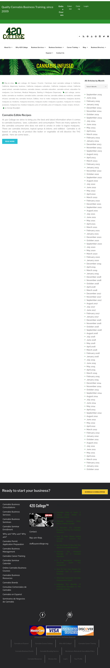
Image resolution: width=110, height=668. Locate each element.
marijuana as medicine (10, 102)
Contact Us (60, 53)
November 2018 (94, 280)
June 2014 (91, 403)
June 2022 (91, 187)
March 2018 (92, 290)
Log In (65, 659)
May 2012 (91, 423)
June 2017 (91, 310)
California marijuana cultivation (38, 86)
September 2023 (94, 151)
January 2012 (93, 436)
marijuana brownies (27, 102)
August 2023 (92, 154)
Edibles (36, 99)
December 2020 (94, 237)
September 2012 (94, 413)
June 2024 (91, 124)
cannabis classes (34, 89)
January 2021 (93, 234)
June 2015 (91, 363)
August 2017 (92, 303)
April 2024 (91, 131)
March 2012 (92, 429)
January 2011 (92, 466)
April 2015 (91, 370)
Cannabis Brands (10, 582)
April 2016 (91, 346)
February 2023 (93, 164)
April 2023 (91, 157)
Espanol (48, 53)
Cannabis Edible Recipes (16, 115)
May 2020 (91, 250)
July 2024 (91, 121)
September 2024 (94, 118)
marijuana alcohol (73, 99)
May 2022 (91, 191)
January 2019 (93, 273)
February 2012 (93, 433)
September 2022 (94, 177)
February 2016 (93, 353)
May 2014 (91, 406)
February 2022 (93, 201)
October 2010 (93, 469)
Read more (10, 141)
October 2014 (93, 390)
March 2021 (92, 227)
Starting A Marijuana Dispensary (49, 92)
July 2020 (91, 247)
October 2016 (93, 327)
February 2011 (93, 463)
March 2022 (92, 197)
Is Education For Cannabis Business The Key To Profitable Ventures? (69, 530)
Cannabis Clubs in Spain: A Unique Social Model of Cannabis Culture (69, 514)
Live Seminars (15, 92)
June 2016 (91, 340)
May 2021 (91, 220)
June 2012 (91, 419)
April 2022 (91, 194)
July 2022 (91, 184)
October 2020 (93, 240)
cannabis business (20, 89)
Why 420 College (22, 47)
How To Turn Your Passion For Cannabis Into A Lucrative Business (69, 571)
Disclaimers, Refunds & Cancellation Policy (80, 651)
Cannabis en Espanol (12, 594)
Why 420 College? (65, 643)
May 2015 (91, 366)
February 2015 (93, 376)
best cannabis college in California (66, 83)
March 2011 (92, 459)
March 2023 (92, 161)
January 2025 (93, 104)
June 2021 (91, 217)
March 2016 (92, 350)
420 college (22, 83)
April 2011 (91, 456)
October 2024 (93, 114)
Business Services (37, 47)
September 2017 (94, 300)
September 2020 (94, 244)
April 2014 (91, 409)
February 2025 (93, 101)
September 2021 (94, 207)
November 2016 (94, 323)
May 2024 (91, 128)
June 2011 (91, 449)
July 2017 (91, 307)
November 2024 (94, 111)
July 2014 (91, 400)
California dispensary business (13, 86)
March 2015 (92, 373)
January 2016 (93, 356)
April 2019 (91, 267)
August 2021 (92, 210)
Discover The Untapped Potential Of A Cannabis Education (69, 554)
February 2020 (93, 257)
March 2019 (92, 270)
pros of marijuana (54, 105)
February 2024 (93, 138)
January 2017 (93, 317)
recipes (70, 105)
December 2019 (94, 264)
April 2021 (91, 224)
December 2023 (94, 144)
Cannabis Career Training (14, 556)
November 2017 (94, 297)
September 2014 (94, 393)
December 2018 (94, 277)
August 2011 (92, 443)
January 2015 (93, 380)
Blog (84, 47)
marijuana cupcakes (55, 102)
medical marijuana (27, 105)
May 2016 (91, 343)
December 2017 (94, 293)
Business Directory (97, 47)
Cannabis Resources (35, 659)
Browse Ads (52, 659)
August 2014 (92, 396)
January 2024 (93, 141)
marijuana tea (15, 105)
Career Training (72, 47)
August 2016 (92, 333)
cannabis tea (13, 99)
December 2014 (94, 383)
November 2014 (94, 386)
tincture (76, 105)
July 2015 (91, 360)
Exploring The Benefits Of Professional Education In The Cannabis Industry (69, 586)
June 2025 (91, 98)
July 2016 (91, 336)
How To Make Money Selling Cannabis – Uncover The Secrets (69, 538)
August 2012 (92, 416)
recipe (64, 105)
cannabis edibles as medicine (62, 95)
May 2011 (91, 453)
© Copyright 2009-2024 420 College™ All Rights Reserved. (55, 637)
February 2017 (93, 313)
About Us (7, 47)
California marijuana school (61, 86)
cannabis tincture (25, 99)
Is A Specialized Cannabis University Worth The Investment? (69, 562)
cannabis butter (30, 95)
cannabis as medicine (15, 95)
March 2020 (92, 254)
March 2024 (92, 134)
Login (86, 6)
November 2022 (94, 171)
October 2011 (93, 439)
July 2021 (91, 214)
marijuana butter (41, 102)
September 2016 (94, 330)
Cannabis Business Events (24, 651)
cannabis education (48, 89)
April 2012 (91, 426)
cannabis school (63, 89)
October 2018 (93, 283)
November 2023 (94, 147)
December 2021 (94, 204)
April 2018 (91, 287)
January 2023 (93, 167)
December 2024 (94, 108)
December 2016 (94, 320)
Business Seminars (55, 47)
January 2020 (93, 260)
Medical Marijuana (29, 92)
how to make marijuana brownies (53, 99)
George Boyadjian (13, 108)
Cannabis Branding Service (49, 651)
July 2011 (91, 446)
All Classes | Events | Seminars (40, 83)
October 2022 (93, 174)
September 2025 (94, 94)
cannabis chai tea (43, 95)
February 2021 (93, 230)
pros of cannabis (41, 105)
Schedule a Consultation (95, 492)
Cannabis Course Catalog (44, 643)
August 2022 (92, 181)
